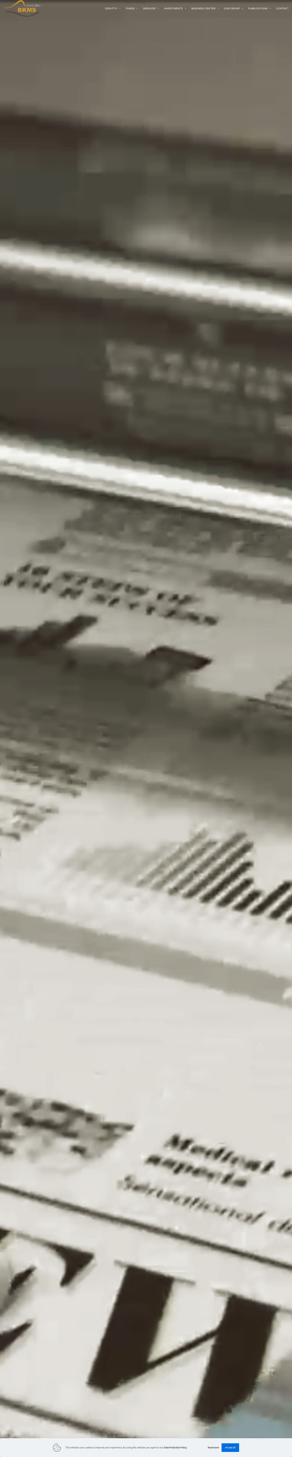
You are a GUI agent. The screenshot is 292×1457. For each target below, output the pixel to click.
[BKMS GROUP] (20, 8)
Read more (213, 1447)
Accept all (230, 1447)
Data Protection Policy (175, 1447)
